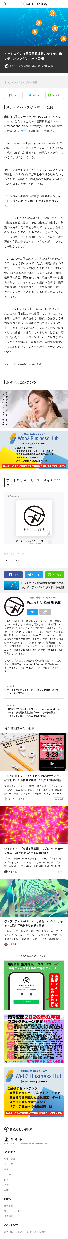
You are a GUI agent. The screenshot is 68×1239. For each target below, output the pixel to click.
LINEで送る (56, 95)
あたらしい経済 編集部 (44, 602)
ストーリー (9, 1164)
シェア (15, 95)
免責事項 (8, 1216)
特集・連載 (9, 1158)
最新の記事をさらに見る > (34, 955)
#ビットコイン (12, 560)
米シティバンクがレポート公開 (20, 82)
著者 (6, 1184)
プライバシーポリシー (15, 1210)
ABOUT (8, 1190)
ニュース (36, 66)
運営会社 (8, 1205)
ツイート (36, 95)
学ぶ (6, 1169)
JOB (6, 1179)
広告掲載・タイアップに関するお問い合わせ (26, 1231)
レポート (23, 131)
